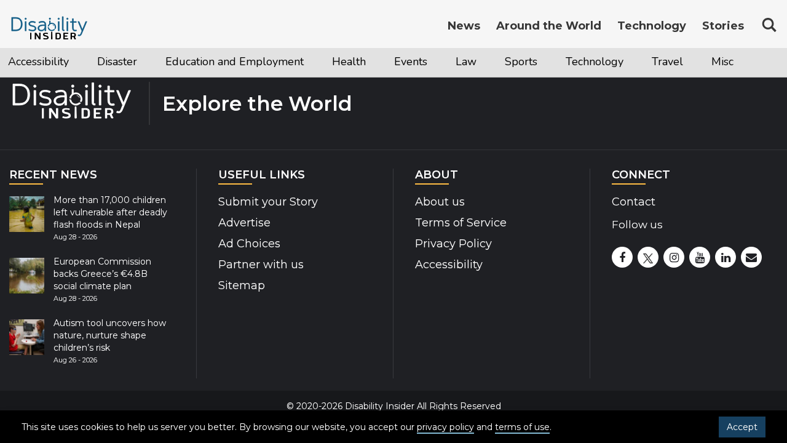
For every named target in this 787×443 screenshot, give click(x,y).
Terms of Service (461, 222)
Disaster (101, 61)
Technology (511, 61)
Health (293, 61)
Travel (575, 61)
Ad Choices (249, 243)
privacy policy (445, 427)
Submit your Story (268, 202)
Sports (448, 61)
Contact (633, 202)
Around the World (548, 26)
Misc (624, 61)
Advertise (244, 222)
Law (398, 61)
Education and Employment (199, 61)
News (464, 26)
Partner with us (261, 264)
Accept (742, 427)
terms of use (522, 427)
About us (440, 202)
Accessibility (32, 61)
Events (348, 61)
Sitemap (241, 285)
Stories (723, 26)
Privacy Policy (453, 243)
